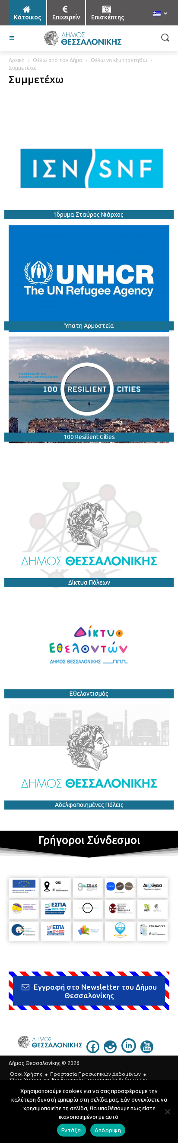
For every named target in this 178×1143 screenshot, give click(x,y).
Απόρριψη (108, 1130)
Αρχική (17, 60)
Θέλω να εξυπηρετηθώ (119, 60)
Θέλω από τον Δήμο (58, 60)
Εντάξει (71, 1130)
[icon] (93, 1050)
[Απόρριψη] (167, 1111)
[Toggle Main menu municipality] (12, 38)
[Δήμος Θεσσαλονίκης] (82, 38)
